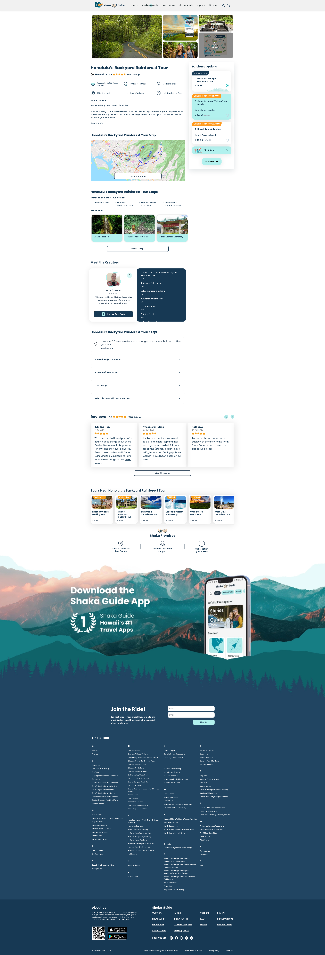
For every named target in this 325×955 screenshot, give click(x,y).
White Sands (205, 836)
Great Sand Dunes (135, 802)
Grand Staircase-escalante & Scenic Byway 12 (143, 790)
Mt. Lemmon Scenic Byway (175, 808)
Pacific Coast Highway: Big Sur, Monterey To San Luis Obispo (177, 871)
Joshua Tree (133, 876)
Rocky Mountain (206, 764)
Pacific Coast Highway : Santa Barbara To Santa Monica (180, 866)
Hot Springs (133, 854)
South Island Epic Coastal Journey (214, 789)
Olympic (167, 844)
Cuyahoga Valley (99, 839)
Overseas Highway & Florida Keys (178, 847)
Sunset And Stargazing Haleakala (214, 796)
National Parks (224, 924)
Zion (201, 866)
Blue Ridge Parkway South (103, 789)
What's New (158, 924)
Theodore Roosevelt (208, 811)
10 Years (213, 5)
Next (232, 417)
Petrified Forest (170, 882)
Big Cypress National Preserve (105, 775)
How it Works (168, 5)
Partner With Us (225, 918)
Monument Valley (171, 797)
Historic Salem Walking (137, 840)
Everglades (97, 868)
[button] (129, 275)
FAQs (203, 918)
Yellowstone (205, 851)
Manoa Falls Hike (101, 202)
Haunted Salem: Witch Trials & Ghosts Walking (143, 821)
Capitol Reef (97, 822)
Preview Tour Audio (116, 314)
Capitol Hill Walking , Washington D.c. (107, 818)
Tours (132, 5)
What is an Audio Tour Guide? (112, 398)
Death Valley (97, 850)
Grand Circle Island (136, 785)
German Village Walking (138, 754)
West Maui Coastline (208, 833)
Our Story (157, 912)
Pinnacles (168, 886)
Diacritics (229, 951)
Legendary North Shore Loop (176, 779)
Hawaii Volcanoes (135, 826)
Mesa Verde (169, 794)
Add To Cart (211, 161)
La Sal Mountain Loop (172, 768)
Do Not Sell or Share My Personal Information (161, 951)
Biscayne (96, 779)
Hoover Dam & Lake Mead (139, 847)
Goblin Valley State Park (138, 775)
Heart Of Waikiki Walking (138, 829)
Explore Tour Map (138, 176)
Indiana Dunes (134, 865)
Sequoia (203, 782)
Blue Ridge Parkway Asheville (104, 786)
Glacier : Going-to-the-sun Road (142, 761)
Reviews (221, 912)
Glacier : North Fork (136, 768)
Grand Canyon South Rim (138, 782)
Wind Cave (204, 840)
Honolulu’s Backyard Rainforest (141, 843)
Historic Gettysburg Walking (139, 836)
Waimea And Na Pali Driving (211, 829)
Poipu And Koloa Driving (174, 889)
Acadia (95, 750)
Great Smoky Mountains (138, 805)
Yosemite (204, 854)
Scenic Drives (159, 930)
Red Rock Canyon (207, 750)
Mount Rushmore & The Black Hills (178, 804)
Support (201, 5)
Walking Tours (181, 930)
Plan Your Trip (186, 5)
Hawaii (203, 924)
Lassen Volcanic (170, 775)
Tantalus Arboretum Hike (125, 204)
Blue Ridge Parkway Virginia (104, 793)
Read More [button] (106, 348)
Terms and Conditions (193, 951)
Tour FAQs (101, 385)
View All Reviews (162, 473)
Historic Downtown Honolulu (139, 833)
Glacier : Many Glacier (137, 764)
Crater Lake (97, 836)
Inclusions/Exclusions (107, 359)
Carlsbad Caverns (100, 825)
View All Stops (137, 248)
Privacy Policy (214, 951)
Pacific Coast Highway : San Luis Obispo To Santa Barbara (177, 860)
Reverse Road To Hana (209, 761)
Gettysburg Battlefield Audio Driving (143, 757)
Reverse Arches (206, 757)
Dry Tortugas (97, 854)
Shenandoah (205, 786)
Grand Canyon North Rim (138, 778)
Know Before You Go (106, 372)
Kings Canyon (169, 750)
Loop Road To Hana (172, 782)
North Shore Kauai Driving (174, 833)
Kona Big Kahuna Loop (173, 757)
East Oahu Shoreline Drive (103, 865)
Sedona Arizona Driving (210, 779)
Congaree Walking (100, 832)
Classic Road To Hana (101, 829)
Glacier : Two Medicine (137, 771)
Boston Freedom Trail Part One (105, 796)
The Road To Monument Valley (212, 808)
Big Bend (96, 772)
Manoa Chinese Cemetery (149, 204)
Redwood (204, 754)
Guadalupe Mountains (137, 809)
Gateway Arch (134, 750)
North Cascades (171, 826)
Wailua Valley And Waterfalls (212, 826)
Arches (95, 754)
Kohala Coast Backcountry (175, 754)
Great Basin (133, 798)
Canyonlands (97, 815)
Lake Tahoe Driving (172, 772)
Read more (206, 463)
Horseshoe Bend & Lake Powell (141, 850)
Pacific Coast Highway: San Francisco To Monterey (179, 877)
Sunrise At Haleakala (208, 793)
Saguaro (203, 775)
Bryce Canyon (98, 803)
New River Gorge (171, 822)
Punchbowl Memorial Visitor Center (173, 204)
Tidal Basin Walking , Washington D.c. (215, 815)
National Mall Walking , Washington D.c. (180, 819)
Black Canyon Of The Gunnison (105, 782)
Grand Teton (133, 795)
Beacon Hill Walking (100, 768)
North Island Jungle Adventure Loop (179, 829)
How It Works (159, 918)
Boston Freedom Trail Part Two (105, 800)
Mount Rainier (169, 801)
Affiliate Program (183, 924)
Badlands (96, 765)
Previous (226, 417)
